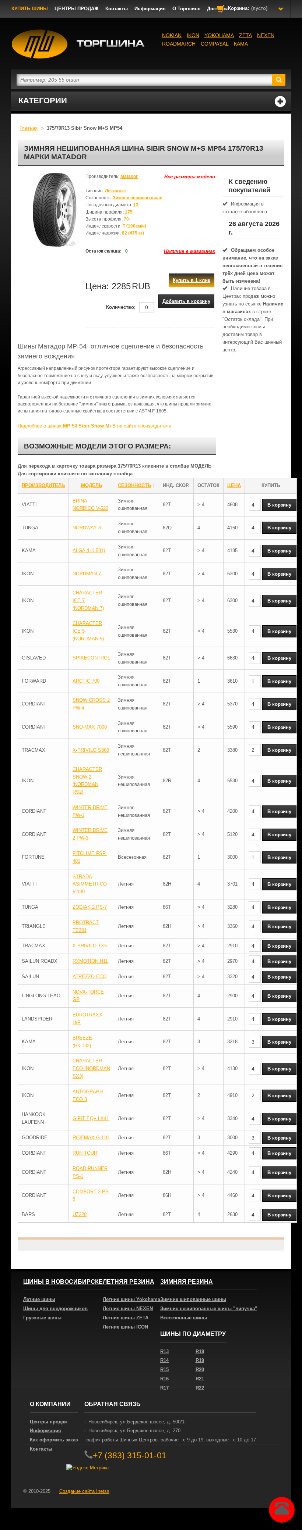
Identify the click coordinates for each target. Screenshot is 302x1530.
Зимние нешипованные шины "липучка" (208, 1308)
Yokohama (219, 35)
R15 (164, 1369)
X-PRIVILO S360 (91, 750)
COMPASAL (215, 44)
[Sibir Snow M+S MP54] (54, 210)
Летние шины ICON (125, 1327)
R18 (200, 1351)
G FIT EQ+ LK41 (91, 1118)
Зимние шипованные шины (193, 1299)
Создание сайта (84, 1491)
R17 (164, 1388)
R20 (200, 1369)
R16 (164, 1378)
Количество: (121, 307)
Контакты (116, 8)
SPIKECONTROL (91, 658)
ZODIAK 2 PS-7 (90, 907)
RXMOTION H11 (90, 961)
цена (234, 485)
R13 (164, 1351)
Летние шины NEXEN (128, 1308)
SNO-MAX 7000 (90, 727)
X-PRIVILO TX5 (90, 945)
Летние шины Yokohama (131, 1299)
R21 (200, 1378)
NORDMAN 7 (87, 573)
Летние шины (39, 1299)
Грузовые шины (42, 1317)
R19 (200, 1360)
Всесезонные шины (183, 1317)
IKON (193, 35)
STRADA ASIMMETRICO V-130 (90, 884)
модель (91, 485)
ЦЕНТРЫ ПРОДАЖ (77, 8)
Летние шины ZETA (125, 1317)
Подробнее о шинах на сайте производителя (94, 426)
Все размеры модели (189, 176)
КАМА (241, 44)
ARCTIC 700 (86, 681)
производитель (43, 485)
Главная (29, 128)
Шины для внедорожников (55, 1308)
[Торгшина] (78, 44)
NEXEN (265, 35)
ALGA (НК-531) (89, 550)
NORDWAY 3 (87, 527)
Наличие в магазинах (189, 251)
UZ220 (80, 1214)
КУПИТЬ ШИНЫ (29, 8)
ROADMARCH (179, 44)
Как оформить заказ (54, 1440)
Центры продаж (48, 1421)
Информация (150, 8)
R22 (200, 1388)
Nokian (172, 35)
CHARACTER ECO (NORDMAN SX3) (91, 1068)
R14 (164, 1360)
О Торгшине (186, 8)
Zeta (245, 35)
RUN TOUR (85, 1153)
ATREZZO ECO (89, 976)
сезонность (134, 485)
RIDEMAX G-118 (91, 1137)
